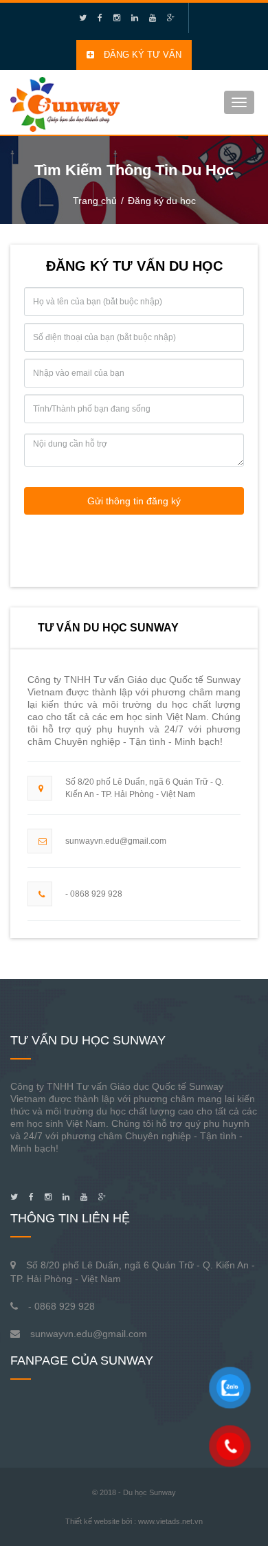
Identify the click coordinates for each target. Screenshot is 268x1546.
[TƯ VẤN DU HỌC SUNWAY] (65, 101)
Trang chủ (95, 200)
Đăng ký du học (162, 200)
